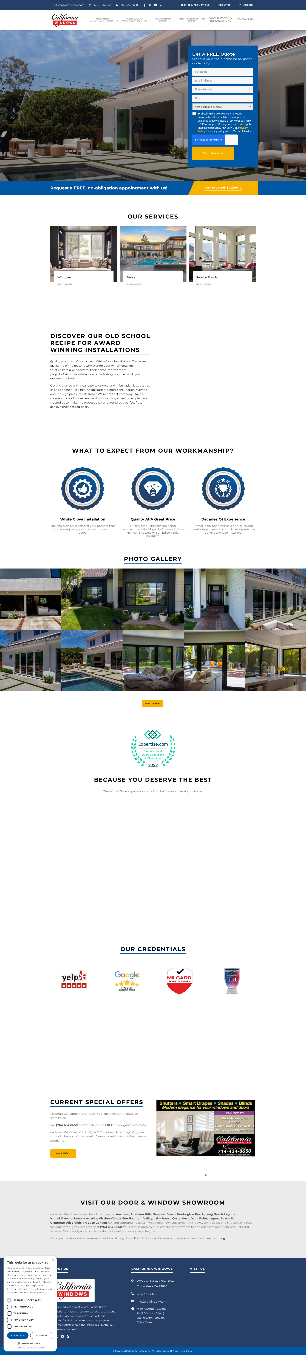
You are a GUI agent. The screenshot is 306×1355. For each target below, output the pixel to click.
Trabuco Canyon (95, 1222)
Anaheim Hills (141, 1214)
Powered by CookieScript (30, 1347)
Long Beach (214, 1214)
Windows (64, 277)
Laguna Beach (219, 1218)
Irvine (123, 1218)
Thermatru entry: (191, 20)
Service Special (207, 277)
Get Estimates (213, 153)
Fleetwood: (134, 20)
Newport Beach (164, 1214)
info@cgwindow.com (70, 5)
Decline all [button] (42, 1335)
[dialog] (30, 1303)
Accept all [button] (17, 1335)
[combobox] (222, 106)
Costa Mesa (180, 1218)
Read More (65, 284)
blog (222, 1238)
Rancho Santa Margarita (79, 1218)
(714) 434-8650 (128, 5)
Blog (190, 1351)
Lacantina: (163, 20)
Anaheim (122, 1214)
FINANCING (246, 5)
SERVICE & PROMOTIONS (195, 5)
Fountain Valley (140, 1218)
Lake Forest (162, 1218)
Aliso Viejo (74, 1222)
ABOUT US (225, 5)
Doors (131, 277)
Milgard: (102, 20)
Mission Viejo (108, 1218)
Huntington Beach (190, 1214)
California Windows (141, 1351)
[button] (205, 1175)
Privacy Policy (179, 1351)
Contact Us (245, 19)
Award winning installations (220, 19)
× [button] (52, 1259)
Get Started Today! (222, 187)
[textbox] (219, 106)
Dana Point (199, 1218)
